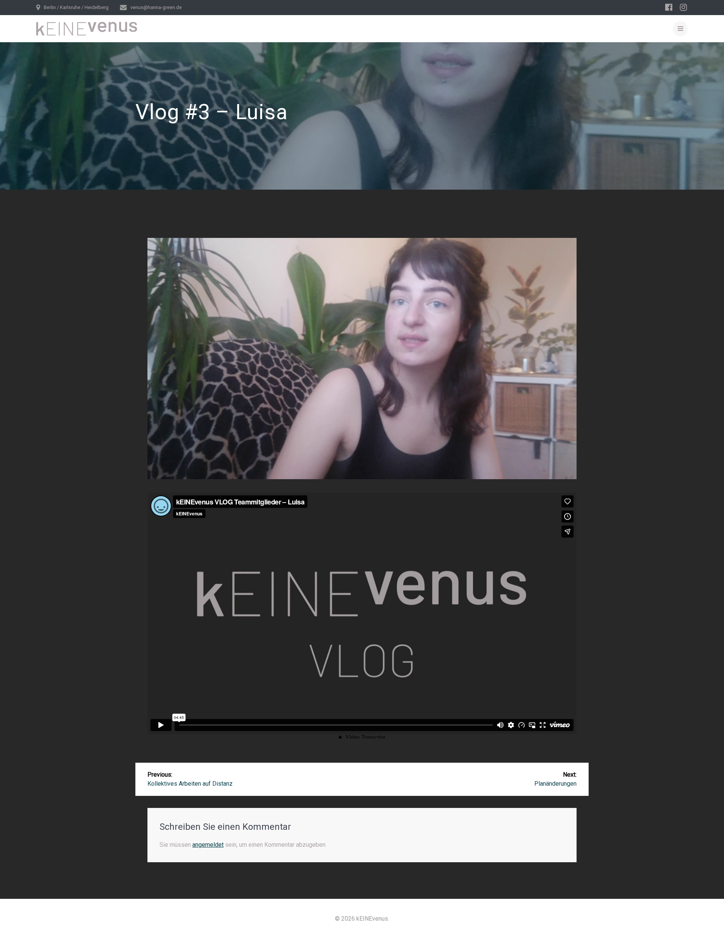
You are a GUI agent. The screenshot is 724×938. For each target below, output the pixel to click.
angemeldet (208, 844)
